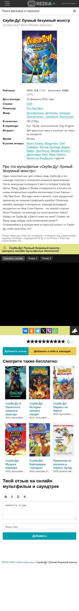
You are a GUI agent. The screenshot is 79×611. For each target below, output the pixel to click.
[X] (43, 331)
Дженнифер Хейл (37, 154)
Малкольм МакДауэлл (40, 158)
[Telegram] (37, 331)
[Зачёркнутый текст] (25, 496)
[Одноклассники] (31, 331)
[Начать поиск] (74, 11)
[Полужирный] (5, 496)
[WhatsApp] (55, 331)
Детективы (51, 112)
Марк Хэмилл (57, 154)
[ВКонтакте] (25, 331)
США (30, 103)
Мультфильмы (35, 112)
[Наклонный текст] (12, 496)
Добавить (39, 535)
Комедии (64, 112)
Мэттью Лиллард (50, 147)
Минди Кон (51, 143)
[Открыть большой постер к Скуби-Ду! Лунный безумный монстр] (39, 82)
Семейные (51, 116)
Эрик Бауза (42, 150)
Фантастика (67, 116)
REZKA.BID (8, 562)
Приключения (35, 116)
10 (63, 341)
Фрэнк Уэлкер (35, 143)
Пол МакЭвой (35, 108)
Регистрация (68, 4)
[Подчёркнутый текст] (18, 496)
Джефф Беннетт (60, 150)
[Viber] (49, 331)
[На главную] (39, 3)
